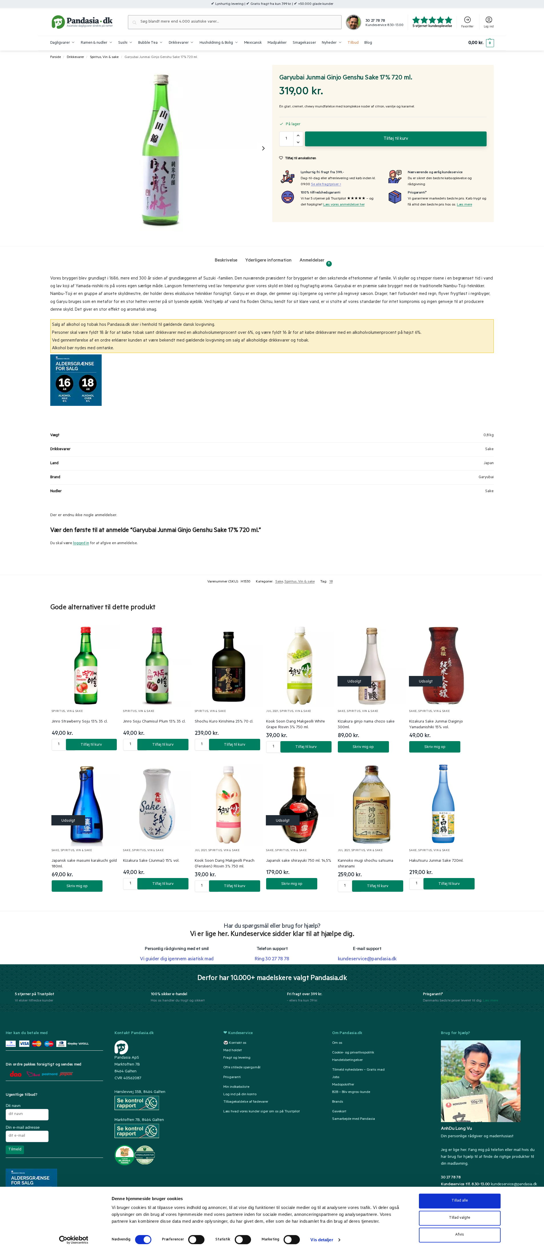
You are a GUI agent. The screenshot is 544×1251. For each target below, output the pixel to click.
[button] (481, 43)
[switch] (196, 1239)
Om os (337, 1043)
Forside (55, 57)
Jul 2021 (272, 711)
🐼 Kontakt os (234, 1043)
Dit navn (13, 1105)
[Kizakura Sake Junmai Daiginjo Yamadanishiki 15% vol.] (443, 664)
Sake (279, 582)
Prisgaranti (232, 1078)
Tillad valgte (459, 1218)
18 (331, 582)
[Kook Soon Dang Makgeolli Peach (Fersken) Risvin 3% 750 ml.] (229, 803)
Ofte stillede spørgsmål (241, 1068)
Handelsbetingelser (347, 1060)
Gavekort (339, 1112)
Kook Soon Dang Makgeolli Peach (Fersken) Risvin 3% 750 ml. (224, 864)
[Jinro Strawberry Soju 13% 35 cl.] (86, 664)
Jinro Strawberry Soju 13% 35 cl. (80, 722)
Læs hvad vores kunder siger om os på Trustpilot (261, 1112)
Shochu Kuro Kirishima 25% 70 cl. (224, 722)
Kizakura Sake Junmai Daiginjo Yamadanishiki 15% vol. (436, 725)
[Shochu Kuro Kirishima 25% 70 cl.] (229, 664)
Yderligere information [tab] (268, 260)
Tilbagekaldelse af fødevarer (245, 1102)
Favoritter (467, 27)
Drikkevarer (75, 57)
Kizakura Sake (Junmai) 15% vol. (151, 861)
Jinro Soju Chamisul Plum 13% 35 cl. (154, 722)
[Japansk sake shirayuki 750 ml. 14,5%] (300, 803)
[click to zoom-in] (161, 148)
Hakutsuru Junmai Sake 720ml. (436, 861)
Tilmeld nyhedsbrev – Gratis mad (358, 1070)
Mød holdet (232, 1051)
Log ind (489, 27)
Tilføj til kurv (396, 138)
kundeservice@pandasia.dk (514, 1184)
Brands (337, 1102)
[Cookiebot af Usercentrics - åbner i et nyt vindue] (74, 1240)
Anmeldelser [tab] (315, 261)
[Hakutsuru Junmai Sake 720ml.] (443, 803)
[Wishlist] (108, 632)
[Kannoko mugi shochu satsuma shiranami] (372, 803)
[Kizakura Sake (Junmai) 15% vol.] (157, 803)
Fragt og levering (236, 1058)
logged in (81, 543)
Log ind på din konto (239, 1095)
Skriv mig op (363, 747)
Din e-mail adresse (23, 1127)
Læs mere (464, 205)
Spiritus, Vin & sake (104, 57)
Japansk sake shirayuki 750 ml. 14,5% (298, 861)
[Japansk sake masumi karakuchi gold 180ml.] (86, 803)
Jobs (336, 1078)
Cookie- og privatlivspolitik (353, 1053)
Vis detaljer (321, 1239)
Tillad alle (459, 1201)
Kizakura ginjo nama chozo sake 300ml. (366, 725)
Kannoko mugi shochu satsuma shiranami (365, 864)
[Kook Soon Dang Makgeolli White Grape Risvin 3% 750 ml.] (300, 664)
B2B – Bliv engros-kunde (351, 1092)
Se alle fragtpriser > (326, 185)
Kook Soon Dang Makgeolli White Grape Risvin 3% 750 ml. (295, 725)
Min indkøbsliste (236, 1087)
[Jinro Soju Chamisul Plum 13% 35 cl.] (157, 664)
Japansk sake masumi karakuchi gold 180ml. (84, 864)
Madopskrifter (343, 1085)
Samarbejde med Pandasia (353, 1119)
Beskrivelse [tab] (226, 260)
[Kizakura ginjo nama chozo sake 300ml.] (372, 664)
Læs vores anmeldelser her (344, 205)
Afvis (459, 1235)
